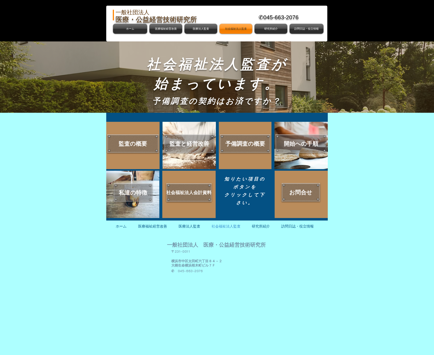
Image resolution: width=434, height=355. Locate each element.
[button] (165, 29)
